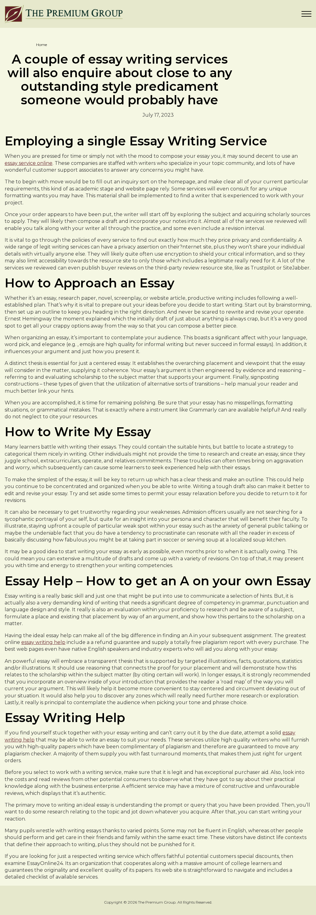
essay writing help (43, 642)
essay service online (28, 163)
